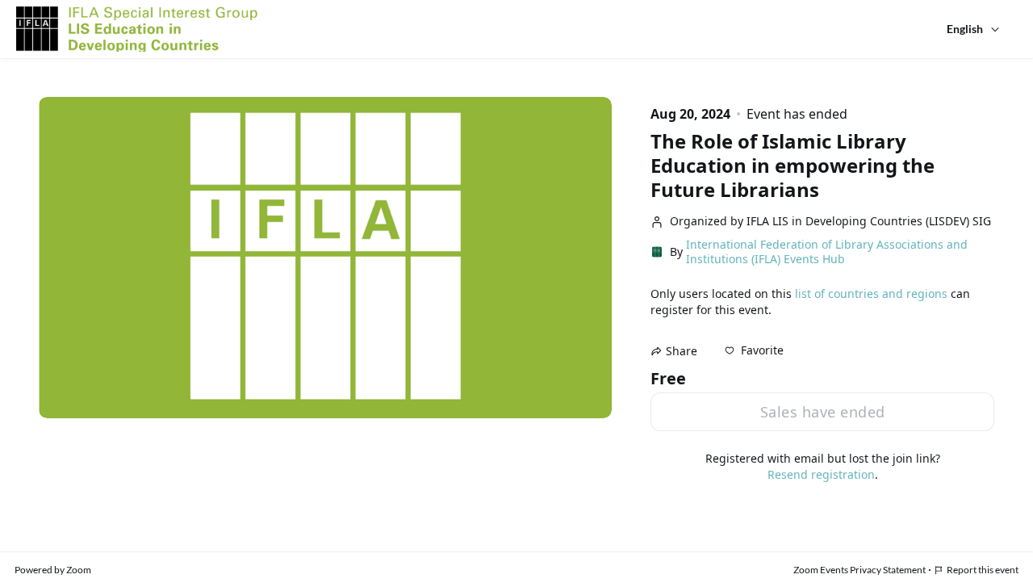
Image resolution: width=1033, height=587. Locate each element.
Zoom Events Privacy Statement (859, 570)
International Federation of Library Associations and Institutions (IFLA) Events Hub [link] (827, 251)
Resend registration (821, 474)
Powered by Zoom (53, 570)
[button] (754, 350)
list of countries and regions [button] (871, 293)
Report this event (982, 570)
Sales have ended (822, 411)
